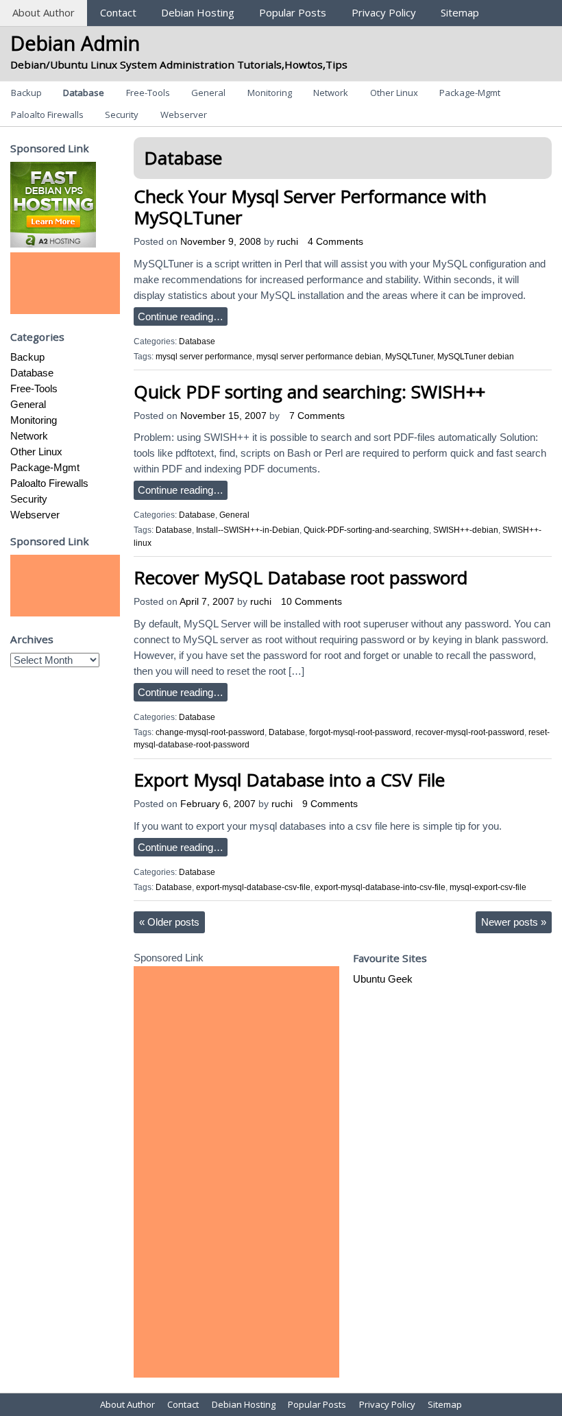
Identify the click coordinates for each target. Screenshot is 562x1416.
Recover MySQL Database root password (300, 577)
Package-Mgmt (469, 92)
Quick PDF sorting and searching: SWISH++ (309, 391)
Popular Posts (292, 12)
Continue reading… (180, 316)
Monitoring (269, 92)
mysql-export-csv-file (488, 887)
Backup (26, 92)
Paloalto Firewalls (47, 114)
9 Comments (330, 804)
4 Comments (335, 242)
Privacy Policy (384, 12)
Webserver (183, 114)
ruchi (287, 242)
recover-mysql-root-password (469, 732)
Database (83, 92)
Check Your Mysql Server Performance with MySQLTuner (310, 207)
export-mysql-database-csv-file (253, 887)
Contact (118, 12)
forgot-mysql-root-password (360, 732)
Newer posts (513, 922)
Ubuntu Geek (383, 979)
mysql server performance (204, 356)
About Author (43, 12)
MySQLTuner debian (475, 356)
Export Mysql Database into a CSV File (289, 779)
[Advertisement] (65, 283)
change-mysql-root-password (210, 732)
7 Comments (317, 416)
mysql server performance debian (318, 356)
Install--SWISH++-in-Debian (248, 530)
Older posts (169, 922)
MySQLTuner (409, 356)
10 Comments (311, 602)
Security (121, 114)
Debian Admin (75, 42)
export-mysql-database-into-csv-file (380, 887)
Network (330, 92)
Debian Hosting (197, 12)
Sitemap (460, 12)
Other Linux (394, 92)
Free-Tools (148, 92)
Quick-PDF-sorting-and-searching (366, 530)
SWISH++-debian (465, 530)
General (208, 92)
